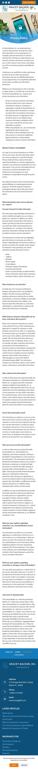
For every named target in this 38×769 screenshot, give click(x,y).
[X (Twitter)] (6, 2)
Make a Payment (28, 2)
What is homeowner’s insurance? (15, 722)
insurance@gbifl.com (17, 700)
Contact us (9, 652)
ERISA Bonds (7, 713)
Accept (14, 765)
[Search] (35, 8)
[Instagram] (9, 2)
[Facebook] (3, 2)
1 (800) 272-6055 (16, 693)
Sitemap (17, 652)
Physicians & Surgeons (11, 741)
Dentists (5, 747)
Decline (24, 765)
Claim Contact (19, 655)
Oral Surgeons (8, 744)
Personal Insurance (10, 750)
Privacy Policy (28, 652)
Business (6, 753)
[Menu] (31, 9)
